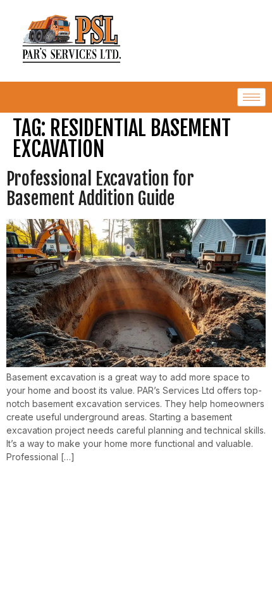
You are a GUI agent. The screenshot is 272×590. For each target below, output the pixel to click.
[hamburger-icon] (251, 97)
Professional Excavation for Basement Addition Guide (100, 189)
